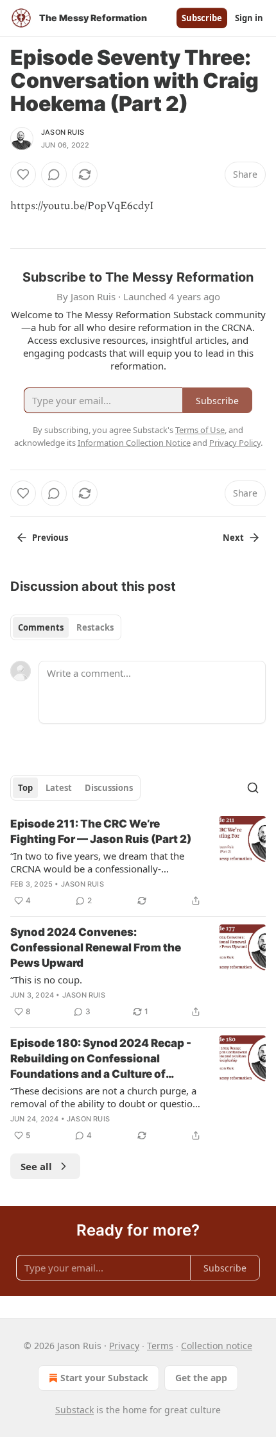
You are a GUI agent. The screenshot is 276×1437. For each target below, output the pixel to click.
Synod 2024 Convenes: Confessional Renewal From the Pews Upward (95, 947)
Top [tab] (25, 788)
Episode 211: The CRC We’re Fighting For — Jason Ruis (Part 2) (100, 831)
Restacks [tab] (95, 627)
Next (233, 537)
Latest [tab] (59, 788)
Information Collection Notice (134, 442)
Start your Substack (104, 1378)
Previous (50, 537)
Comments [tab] (41, 627)
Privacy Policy (235, 442)
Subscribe (202, 18)
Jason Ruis (62, 132)
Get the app (201, 1378)
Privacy (124, 1345)
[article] (138, 862)
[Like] (23, 174)
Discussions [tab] (109, 788)
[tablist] (65, 627)
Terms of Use (200, 430)
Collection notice (216, 1345)
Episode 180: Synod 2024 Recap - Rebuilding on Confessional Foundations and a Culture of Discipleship (100, 1059)
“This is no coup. (46, 979)
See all (36, 1166)
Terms (160, 1345)
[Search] (253, 788)
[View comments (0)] (54, 174)
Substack (74, 1410)
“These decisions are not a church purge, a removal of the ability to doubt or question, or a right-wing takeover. (105, 1097)
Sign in (249, 18)
